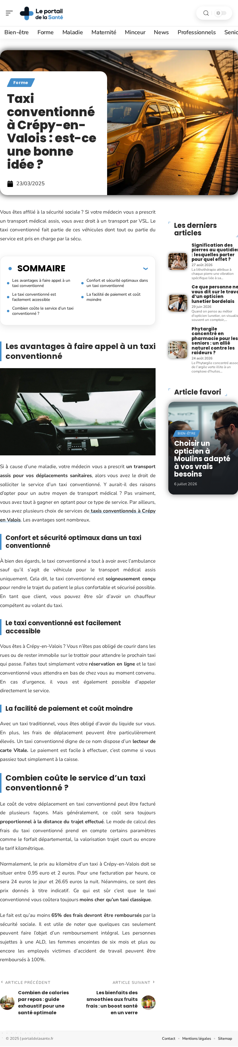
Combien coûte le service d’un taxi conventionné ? (42, 311)
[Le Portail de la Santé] (42, 13)
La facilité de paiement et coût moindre (113, 297)
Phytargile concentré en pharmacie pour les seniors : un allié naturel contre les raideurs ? (215, 341)
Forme (20, 83)
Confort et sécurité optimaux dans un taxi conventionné (117, 283)
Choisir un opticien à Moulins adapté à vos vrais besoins (202, 459)
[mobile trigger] (11, 13)
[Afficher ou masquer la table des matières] (106, 268)
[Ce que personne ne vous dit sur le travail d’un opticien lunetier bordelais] (177, 303)
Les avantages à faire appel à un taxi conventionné (41, 283)
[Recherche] (206, 13)
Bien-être (186, 433)
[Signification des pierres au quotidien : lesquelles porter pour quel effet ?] (177, 261)
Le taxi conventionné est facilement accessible (34, 297)
